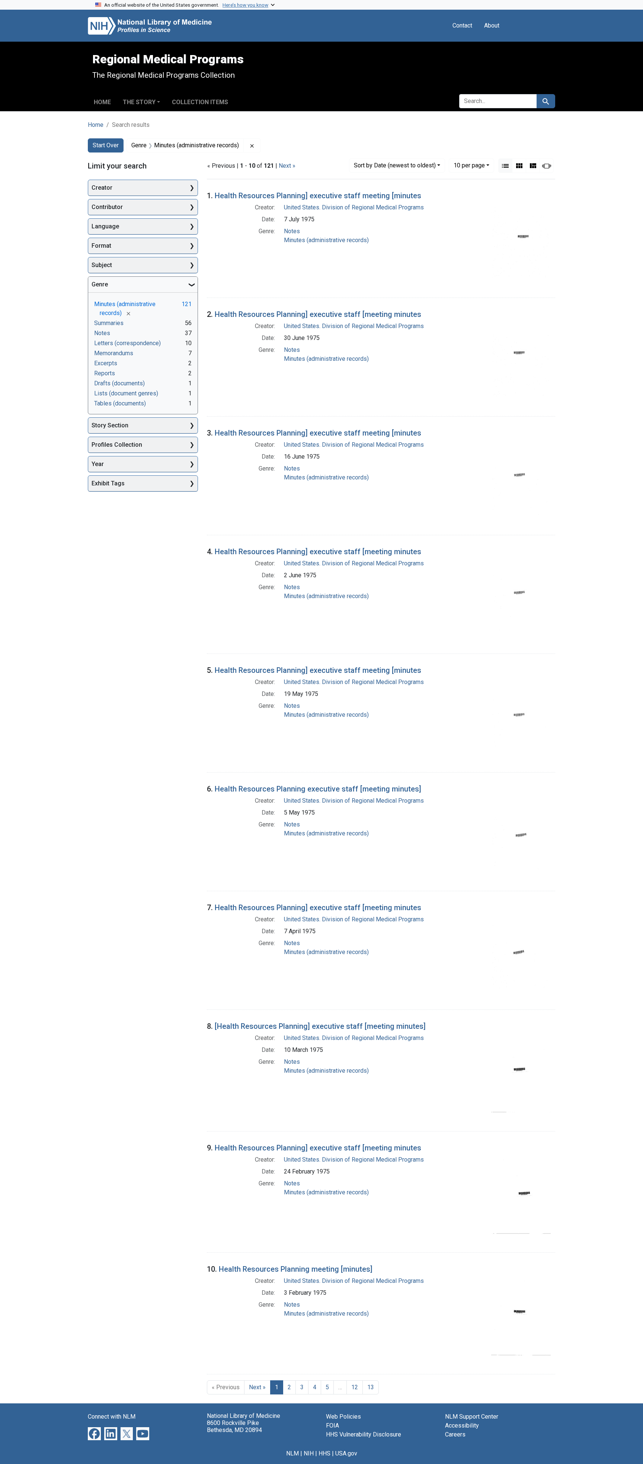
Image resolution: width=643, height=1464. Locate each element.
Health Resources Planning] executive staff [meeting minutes (318, 314)
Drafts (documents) (119, 383)
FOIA (332, 1425)
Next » (287, 165)
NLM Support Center (471, 1416)
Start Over (106, 145)
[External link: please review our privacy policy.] (94, 1433)
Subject (102, 265)
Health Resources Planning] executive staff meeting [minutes (318, 195)
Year (98, 464)
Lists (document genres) (126, 393)
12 (354, 1387)
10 (469, 165)
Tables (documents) (120, 403)
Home (102, 102)
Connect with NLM (111, 1416)
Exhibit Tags (108, 483)
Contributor (107, 207)
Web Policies (343, 1416)
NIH (309, 1453)
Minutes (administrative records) (326, 240)
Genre (100, 284)
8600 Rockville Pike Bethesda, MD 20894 (234, 1426)
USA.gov (346, 1453)
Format (101, 245)
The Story (139, 102)
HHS (324, 1453)
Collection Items (200, 102)
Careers (455, 1434)
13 (370, 1387)
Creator (102, 187)
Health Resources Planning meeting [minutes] (295, 1269)
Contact (462, 25)
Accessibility (462, 1425)
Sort (395, 165)
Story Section (110, 425)
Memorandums (113, 353)
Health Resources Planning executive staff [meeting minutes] (318, 788)
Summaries (109, 323)
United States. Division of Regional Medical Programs (354, 207)
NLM (292, 1453)
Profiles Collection (117, 444)
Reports (104, 373)
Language (105, 226)
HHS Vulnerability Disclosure (363, 1434)
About (491, 25)
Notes (292, 231)
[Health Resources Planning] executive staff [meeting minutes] (320, 1026)
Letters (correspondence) (127, 343)
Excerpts (105, 363)
